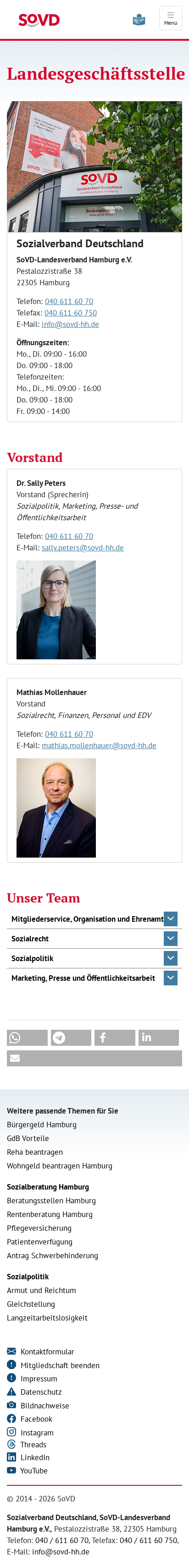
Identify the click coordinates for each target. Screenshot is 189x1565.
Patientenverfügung (39, 1242)
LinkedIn (34, 1457)
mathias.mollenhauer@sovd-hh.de (99, 745)
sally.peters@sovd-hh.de (83, 548)
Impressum (37, 1379)
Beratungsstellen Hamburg (51, 1200)
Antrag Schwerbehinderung (52, 1255)
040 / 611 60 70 (62, 1540)
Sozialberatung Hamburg (48, 1187)
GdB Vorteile (28, 1138)
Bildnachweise (43, 1406)
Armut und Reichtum (41, 1290)
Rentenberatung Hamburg (50, 1214)
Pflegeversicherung (39, 1228)
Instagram (36, 1433)
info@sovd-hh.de (70, 324)
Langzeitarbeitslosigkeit (47, 1318)
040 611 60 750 (70, 313)
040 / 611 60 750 (148, 1540)
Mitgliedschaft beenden (59, 1365)
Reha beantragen (35, 1152)
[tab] (94, 919)
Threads (32, 1445)
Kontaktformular (46, 1352)
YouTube (33, 1471)
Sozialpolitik (28, 1277)
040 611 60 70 (69, 301)
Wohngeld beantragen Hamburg (59, 1166)
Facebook (35, 1419)
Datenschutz (40, 1392)
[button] (94, 919)
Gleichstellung (31, 1304)
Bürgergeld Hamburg (42, 1124)
